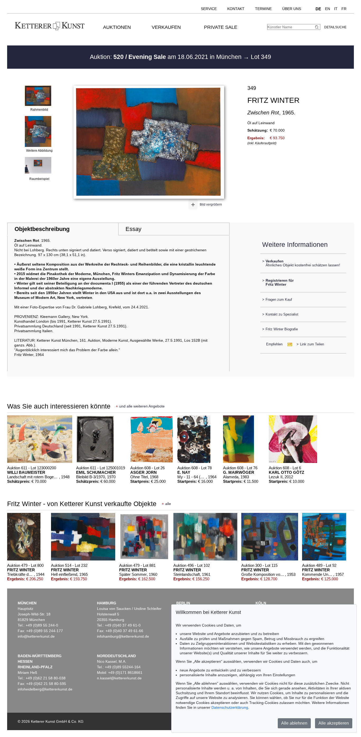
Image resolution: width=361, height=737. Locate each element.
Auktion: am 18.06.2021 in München (166, 56)
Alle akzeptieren (333, 723)
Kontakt (235, 9)
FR (343, 9)
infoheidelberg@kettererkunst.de (45, 689)
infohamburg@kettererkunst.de (123, 636)
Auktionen (117, 27)
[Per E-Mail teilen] (288, 344)
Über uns (291, 9)
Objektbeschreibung (42, 229)
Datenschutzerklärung (229, 707)
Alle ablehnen (294, 723)
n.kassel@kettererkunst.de (119, 678)
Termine (263, 9)
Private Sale (220, 27)
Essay (133, 229)
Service (209, 9)
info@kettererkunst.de (36, 636)
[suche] (317, 27)
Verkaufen (166, 27)
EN (327, 9)
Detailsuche (335, 27)
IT (335, 9)
